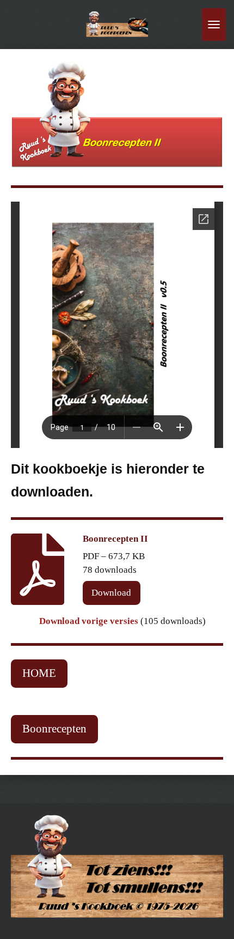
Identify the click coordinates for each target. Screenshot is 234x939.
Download (111, 592)
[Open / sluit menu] (214, 24)
